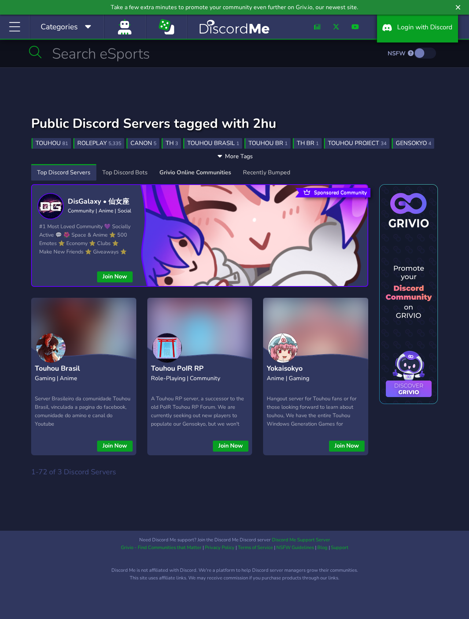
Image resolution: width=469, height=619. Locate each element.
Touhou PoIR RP (177, 368)
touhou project (357, 143)
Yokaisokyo (285, 368)
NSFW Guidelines (295, 547)
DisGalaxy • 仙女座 (98, 201)
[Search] (35, 52)
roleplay (99, 143)
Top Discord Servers (64, 172)
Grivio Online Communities (195, 172)
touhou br (268, 143)
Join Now (115, 277)
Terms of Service (255, 547)
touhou (52, 143)
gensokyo (413, 143)
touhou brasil (213, 143)
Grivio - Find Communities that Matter (161, 547)
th (172, 143)
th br (308, 143)
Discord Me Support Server (301, 540)
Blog (322, 547)
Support (339, 547)
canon (143, 143)
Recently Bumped (266, 172)
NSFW (397, 53)
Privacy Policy (219, 547)
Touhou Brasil (57, 368)
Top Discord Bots (125, 172)
